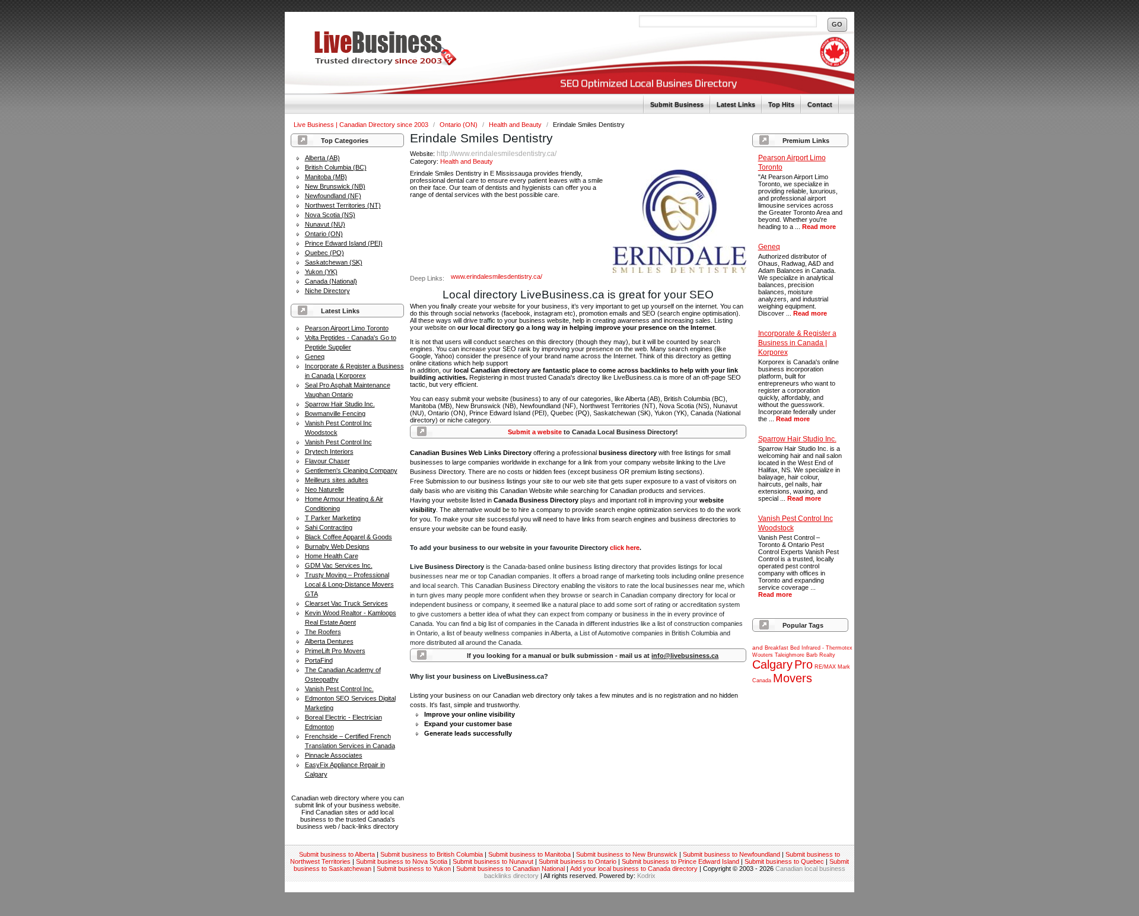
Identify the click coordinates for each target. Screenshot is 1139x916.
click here (625, 547)
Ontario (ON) (459, 124)
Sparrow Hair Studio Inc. (340, 404)
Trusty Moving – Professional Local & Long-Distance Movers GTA (349, 584)
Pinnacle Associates (333, 755)
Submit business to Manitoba (529, 854)
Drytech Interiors (329, 451)
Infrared (810, 648)
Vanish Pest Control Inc (338, 442)
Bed (795, 648)
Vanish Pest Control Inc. (339, 688)
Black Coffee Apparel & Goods (348, 536)
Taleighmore (789, 655)
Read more (819, 226)
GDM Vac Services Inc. (339, 565)
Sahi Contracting (328, 527)
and (757, 647)
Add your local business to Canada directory (634, 868)
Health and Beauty (516, 124)
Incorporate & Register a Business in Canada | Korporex (797, 343)
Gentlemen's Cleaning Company (351, 470)
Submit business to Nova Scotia (401, 861)
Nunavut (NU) (325, 224)
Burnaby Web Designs (337, 546)
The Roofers (323, 631)
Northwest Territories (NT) (343, 205)
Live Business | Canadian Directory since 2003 (362, 124)
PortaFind (319, 660)
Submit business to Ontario (577, 861)
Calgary (772, 664)
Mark (844, 667)
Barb (811, 655)
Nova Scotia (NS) (330, 214)
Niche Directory (327, 290)
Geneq (314, 356)
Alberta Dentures (329, 641)
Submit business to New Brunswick (626, 854)
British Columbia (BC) (336, 167)
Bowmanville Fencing (335, 413)
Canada (761, 680)
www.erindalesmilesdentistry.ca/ (496, 276)
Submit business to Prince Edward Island (680, 861)
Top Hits (781, 104)
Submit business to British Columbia (431, 854)
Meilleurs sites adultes (336, 480)
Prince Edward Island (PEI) (344, 243)
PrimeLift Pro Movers (335, 650)
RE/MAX (825, 667)
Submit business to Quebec (784, 861)
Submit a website (535, 431)
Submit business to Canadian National (510, 868)
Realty (827, 655)
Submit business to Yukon (414, 868)
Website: (423, 153)
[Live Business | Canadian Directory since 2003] (371, 62)
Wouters (762, 655)
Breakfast (776, 648)
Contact (819, 104)
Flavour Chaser (327, 461)
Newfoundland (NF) (333, 195)
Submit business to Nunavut (493, 861)
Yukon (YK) (321, 271)
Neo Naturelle (324, 489)
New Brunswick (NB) (335, 186)
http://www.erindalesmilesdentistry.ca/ (496, 154)
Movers (792, 678)
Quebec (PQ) (324, 252)
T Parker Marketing (333, 517)
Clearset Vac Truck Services (346, 603)
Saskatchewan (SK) (333, 262)
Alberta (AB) (322, 157)
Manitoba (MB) (326, 176)
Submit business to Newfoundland (731, 854)
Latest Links (736, 104)
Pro (803, 664)
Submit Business (677, 104)
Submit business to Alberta (337, 854)
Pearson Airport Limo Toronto (347, 328)
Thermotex (839, 648)
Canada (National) (331, 281)
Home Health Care (331, 555)
